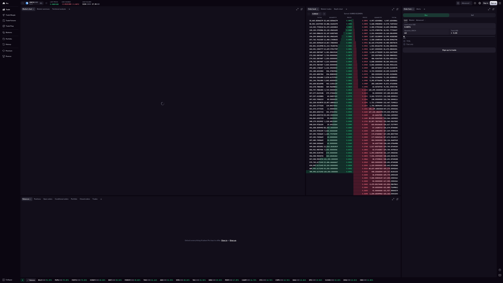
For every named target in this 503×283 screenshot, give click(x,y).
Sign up (233, 240)
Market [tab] (411, 20)
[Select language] (480, 3)
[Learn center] (500, 275)
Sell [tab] (472, 15)
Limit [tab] (406, 20)
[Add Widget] (458, 3)
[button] (32, 3)
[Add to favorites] (46, 3)
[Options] (301, 9)
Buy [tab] (426, 15)
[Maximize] (297, 9)
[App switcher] (500, 3)
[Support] (500, 270)
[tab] (421, 20)
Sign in (224, 240)
